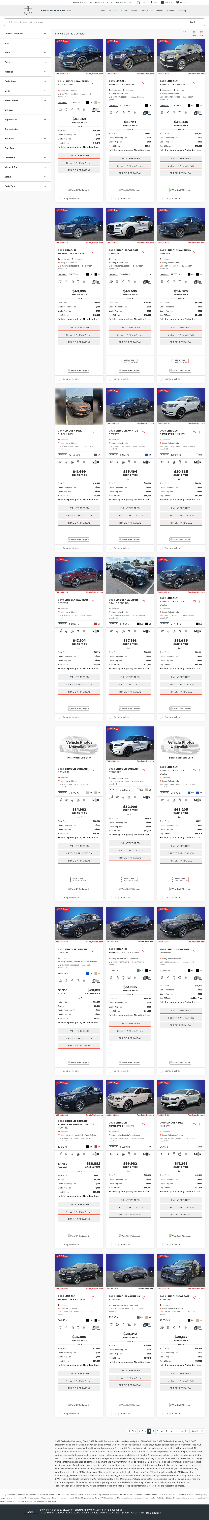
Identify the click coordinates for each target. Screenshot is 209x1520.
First (133, 1431)
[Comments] (94, 110)
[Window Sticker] (98, 110)
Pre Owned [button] (112, 10)
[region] (79, 139)
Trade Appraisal (79, 170)
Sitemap (79, 1510)
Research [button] (170, 10)
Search (192, 22)
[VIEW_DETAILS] (79, 744)
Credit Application (79, 162)
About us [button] (159, 10)
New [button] (103, 10)
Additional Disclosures (109, 1510)
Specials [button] (124, 10)
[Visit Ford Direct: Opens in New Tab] (154, 1512)
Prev (143, 1431)
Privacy (89, 1510)
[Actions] (97, 82)
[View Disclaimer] (84, 110)
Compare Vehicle (71, 198)
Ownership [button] (182, 10)
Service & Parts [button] (147, 10)
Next (173, 1431)
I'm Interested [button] (79, 155)
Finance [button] (134, 10)
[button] (100, 57)
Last (182, 1431)
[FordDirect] (30, 1512)
